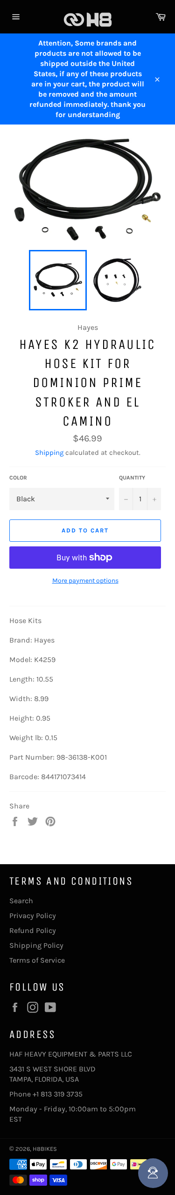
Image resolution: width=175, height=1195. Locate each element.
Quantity (132, 477)
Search (21, 900)
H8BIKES (45, 1148)
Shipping (49, 452)
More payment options (85, 580)
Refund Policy (32, 930)
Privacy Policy (32, 915)
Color (18, 477)
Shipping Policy (36, 945)
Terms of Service (37, 960)
